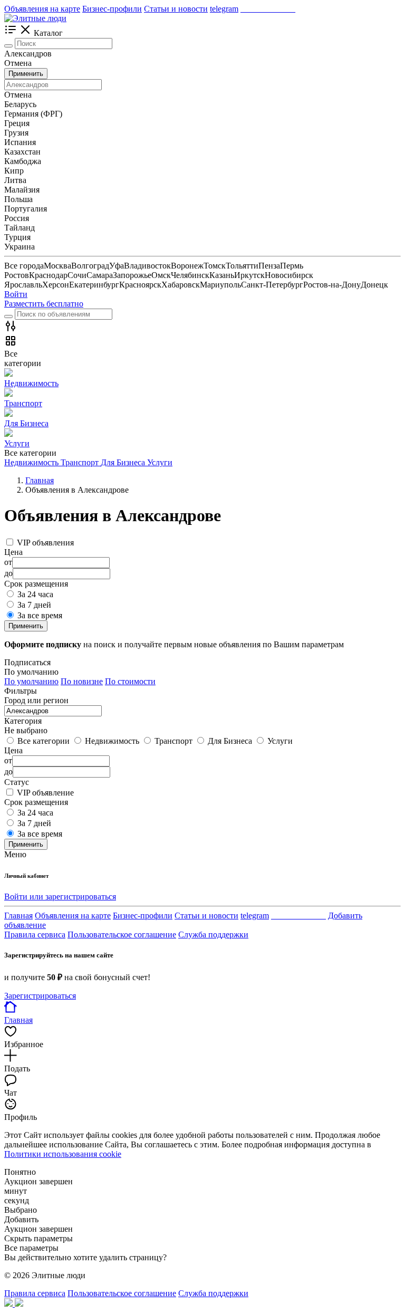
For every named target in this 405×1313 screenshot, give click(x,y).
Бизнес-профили (112, 8)
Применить (25, 74)
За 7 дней (34, 604)
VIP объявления (45, 542)
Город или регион (36, 700)
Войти (15, 294)
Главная (18, 915)
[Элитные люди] (35, 18)
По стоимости (130, 681)
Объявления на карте (42, 8)
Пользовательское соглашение (122, 934)
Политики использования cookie (62, 1153)
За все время (39, 615)
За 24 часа (35, 594)
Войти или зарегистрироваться (60, 896)
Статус (16, 782)
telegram (224, 8)
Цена (13, 750)
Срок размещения (36, 802)
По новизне (82, 681)
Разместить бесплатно (43, 303)
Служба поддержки (213, 934)
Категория (23, 720)
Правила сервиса (34, 934)
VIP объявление (45, 792)
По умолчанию (31, 681)
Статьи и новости (176, 8)
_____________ (267, 8)
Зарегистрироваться (40, 995)
